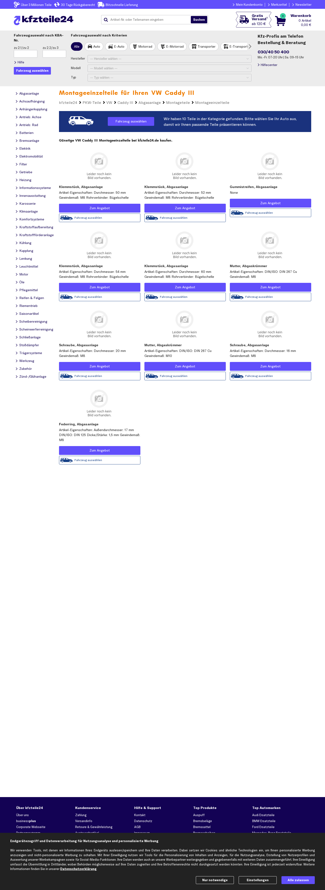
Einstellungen (258, 880)
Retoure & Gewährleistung (93, 827)
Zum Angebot (99, 208)
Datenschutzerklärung (78, 869)
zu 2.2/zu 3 (51, 48)
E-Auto (119, 46)
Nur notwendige (215, 880)
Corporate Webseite (30, 827)
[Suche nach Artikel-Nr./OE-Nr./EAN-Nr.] (199, 20)
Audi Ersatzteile (263, 815)
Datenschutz (143, 821)
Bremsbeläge (202, 821)
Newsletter (303, 4)
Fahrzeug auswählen (131, 121)
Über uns (22, 815)
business (26, 821)
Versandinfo (83, 821)
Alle (76, 46)
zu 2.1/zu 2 (21, 48)
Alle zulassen (298, 880)
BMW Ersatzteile (264, 821)
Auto (96, 46)
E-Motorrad (175, 46)
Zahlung (80, 815)
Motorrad (145, 46)
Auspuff (199, 815)
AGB (137, 827)
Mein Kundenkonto (249, 4)
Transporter (206, 46)
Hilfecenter (269, 65)
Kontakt (139, 815)
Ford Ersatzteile (263, 827)
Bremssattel (202, 827)
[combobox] (147, 19)
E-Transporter (240, 46)
